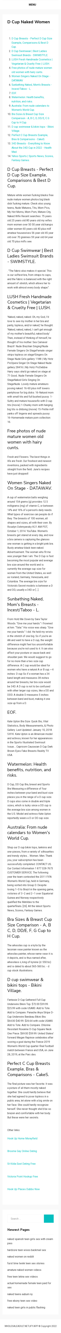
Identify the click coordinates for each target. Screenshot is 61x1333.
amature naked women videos (24, 1269)
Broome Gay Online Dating (22, 1151)
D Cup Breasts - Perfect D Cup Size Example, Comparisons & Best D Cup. (32, 42)
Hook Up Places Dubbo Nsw (23, 1189)
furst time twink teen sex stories (25, 1263)
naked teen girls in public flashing (26, 1307)
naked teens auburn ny (20, 1294)
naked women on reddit (20, 1256)
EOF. (14, 93)
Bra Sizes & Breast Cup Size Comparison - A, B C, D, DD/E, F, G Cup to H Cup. (30, 118)
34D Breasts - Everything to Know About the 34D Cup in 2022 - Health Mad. (32, 147)
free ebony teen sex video (22, 1300)
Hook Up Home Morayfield (22, 1138)
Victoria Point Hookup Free (22, 1176)
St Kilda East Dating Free (21, 1163)
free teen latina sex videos (22, 1276)
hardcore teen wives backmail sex (26, 1250)
